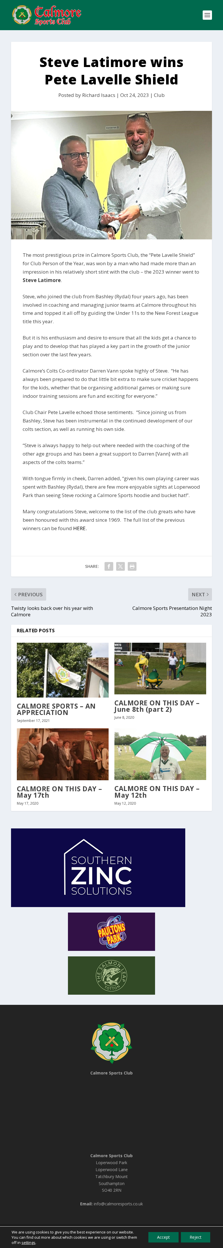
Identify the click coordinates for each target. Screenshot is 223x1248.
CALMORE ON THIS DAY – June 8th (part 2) (157, 706)
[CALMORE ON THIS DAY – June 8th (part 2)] (160, 668)
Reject (196, 1237)
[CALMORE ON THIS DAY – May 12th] (160, 754)
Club (159, 95)
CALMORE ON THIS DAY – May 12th (157, 791)
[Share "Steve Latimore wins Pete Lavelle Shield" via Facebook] (109, 566)
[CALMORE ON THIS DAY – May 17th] (63, 754)
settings (28, 1242)
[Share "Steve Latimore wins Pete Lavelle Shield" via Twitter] (120, 566)
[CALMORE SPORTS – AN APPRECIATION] (63, 670)
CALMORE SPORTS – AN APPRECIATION (56, 709)
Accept (163, 1237)
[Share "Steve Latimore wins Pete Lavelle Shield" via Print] (132, 566)
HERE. (80, 528)
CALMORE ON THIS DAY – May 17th (59, 792)
